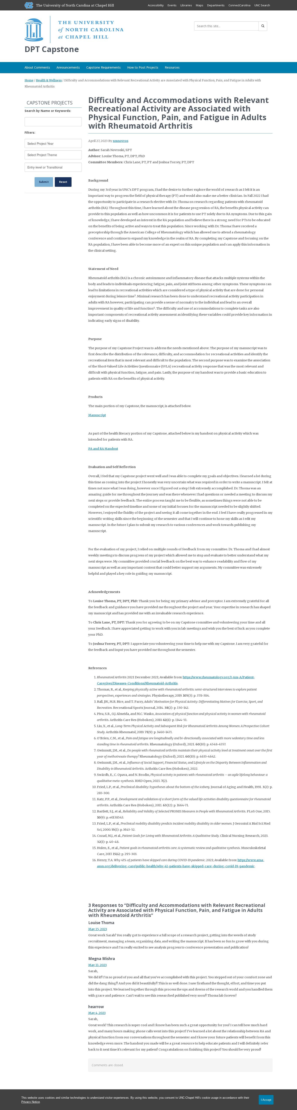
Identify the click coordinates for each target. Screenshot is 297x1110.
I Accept (266, 1100)
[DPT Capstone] (74, 28)
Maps (199, 5)
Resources (172, 67)
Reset (63, 182)
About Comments (37, 67)
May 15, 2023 (97, 929)
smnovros (120, 141)
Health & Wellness (49, 80)
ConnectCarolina (239, 5)
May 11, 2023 (97, 965)
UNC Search (262, 5)
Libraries (186, 5)
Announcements (68, 67)
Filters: (30, 132)
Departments (216, 5)
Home (29, 80)
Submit (44, 182)
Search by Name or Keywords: (48, 111)
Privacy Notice (30, 1101)
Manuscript (97, 415)
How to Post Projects (142, 67)
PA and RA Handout (103, 449)
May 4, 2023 (97, 1013)
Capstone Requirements (103, 67)
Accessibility (156, 5)
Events (172, 5)
